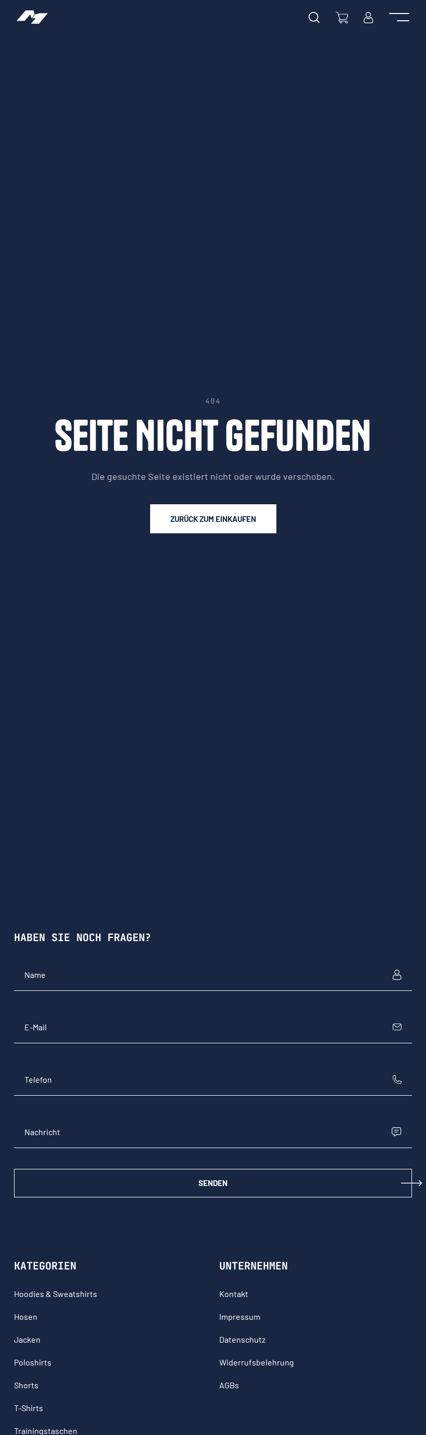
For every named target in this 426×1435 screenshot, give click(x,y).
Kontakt (233, 1294)
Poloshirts (32, 1362)
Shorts (26, 1385)
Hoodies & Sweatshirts (55, 1294)
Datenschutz (242, 1339)
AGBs (229, 1385)
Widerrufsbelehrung (256, 1362)
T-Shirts (28, 1408)
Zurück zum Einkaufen (213, 518)
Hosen (25, 1316)
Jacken (27, 1339)
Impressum (239, 1316)
